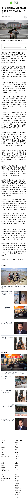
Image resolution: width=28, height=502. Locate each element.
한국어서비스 (17, 476)
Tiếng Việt (17, 456)
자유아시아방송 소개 (5, 456)
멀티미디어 (3, 451)
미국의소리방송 (18, 490)
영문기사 (3, 454)
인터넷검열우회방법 (5, 470)
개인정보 (17, 482)
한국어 (16, 447)
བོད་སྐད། (16, 452)
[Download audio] (25, 47)
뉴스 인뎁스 (3, 444)
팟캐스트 (17, 465)
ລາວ (16, 449)
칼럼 (2, 445)
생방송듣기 (3, 465)
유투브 (16, 463)
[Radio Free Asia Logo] (14, 2)
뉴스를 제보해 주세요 (5, 478)
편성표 (2, 463)
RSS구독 (3, 480)
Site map (17, 487)
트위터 (16, 469)
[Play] (3, 47)
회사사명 (17, 485)
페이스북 (17, 467)
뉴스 (2, 442)
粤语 (16, 444)
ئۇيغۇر (16, 454)
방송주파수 (3, 469)
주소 (16, 478)
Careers (17, 494)
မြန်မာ (16, 445)
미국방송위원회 (18, 489)
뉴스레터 (3, 476)
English (16, 458)
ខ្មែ (15, 451)
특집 (2, 449)
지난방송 (3, 467)
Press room (17, 492)
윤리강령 (17, 480)
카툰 (2, 452)
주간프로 (3, 447)
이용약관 (17, 483)
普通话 (16, 442)
